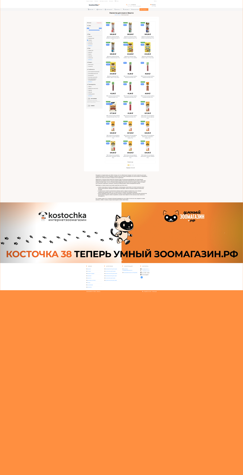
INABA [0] (90, 90)
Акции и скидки (89, 1)
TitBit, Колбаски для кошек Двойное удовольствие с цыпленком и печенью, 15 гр (130, 156)
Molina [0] (90, 92)
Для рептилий (135, 9)
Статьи (88, 282)
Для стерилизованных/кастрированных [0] (92, 79)
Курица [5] (90, 52)
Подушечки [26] (91, 38)
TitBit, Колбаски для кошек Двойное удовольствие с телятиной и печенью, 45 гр (130, 136)
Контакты (111, 1)
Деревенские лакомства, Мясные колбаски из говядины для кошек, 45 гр (113, 38)
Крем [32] (90, 36)
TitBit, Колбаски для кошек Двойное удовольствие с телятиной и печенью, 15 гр (147, 136)
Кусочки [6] (90, 43)
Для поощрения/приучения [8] (93, 71)
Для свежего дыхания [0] (92, 77)
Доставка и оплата (104, 1)
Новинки (96, 1)
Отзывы (89, 271)
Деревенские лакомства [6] (93, 88)
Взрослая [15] (90, 64)
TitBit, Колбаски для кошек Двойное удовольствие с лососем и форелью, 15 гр (113, 136)
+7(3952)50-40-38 (145, 270)
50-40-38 (132, 4)
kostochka (94, 5)
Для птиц (118, 9)
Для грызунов (109, 9)
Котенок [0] (90, 66)
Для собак (91, 9)
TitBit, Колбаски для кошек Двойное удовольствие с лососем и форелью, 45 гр (147, 117)
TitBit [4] (89, 86)
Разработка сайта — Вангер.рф (150, 291)
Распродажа (144, 9)
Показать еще (130, 162)
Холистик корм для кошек (111, 273)
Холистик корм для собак (111, 280)
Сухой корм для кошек (110, 271)
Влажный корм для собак (111, 275)
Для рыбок (127, 9)
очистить (100, 22)
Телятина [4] (90, 57)
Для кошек (100, 9)
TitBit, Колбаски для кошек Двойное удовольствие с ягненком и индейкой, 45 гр (147, 156)
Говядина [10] (90, 50)
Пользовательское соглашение (130, 272)
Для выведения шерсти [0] (93, 73)
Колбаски (90, 40)
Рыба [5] (89, 54)
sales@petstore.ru (145, 269)
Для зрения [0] (91, 75)
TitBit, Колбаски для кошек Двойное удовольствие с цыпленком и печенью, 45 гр (113, 156)
